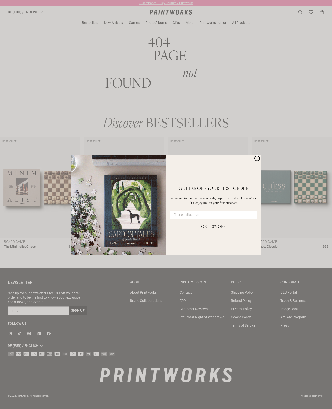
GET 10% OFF (213, 227)
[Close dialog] (257, 158)
